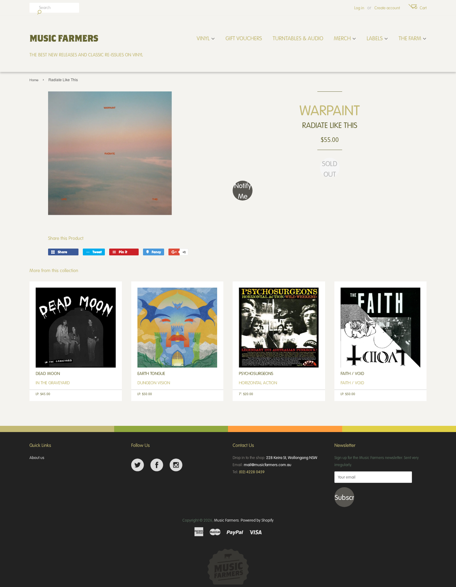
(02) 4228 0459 (252, 471)
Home (33, 79)
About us (36, 457)
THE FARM (410, 38)
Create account (387, 8)
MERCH (343, 38)
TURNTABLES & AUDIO (298, 38)
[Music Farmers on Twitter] (137, 465)
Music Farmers (226, 520)
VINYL (204, 38)
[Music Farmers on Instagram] (176, 465)
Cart (423, 8)
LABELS (375, 38)
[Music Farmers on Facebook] (156, 465)
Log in (359, 8)
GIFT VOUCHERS (244, 38)
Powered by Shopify (257, 520)
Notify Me (242, 191)
